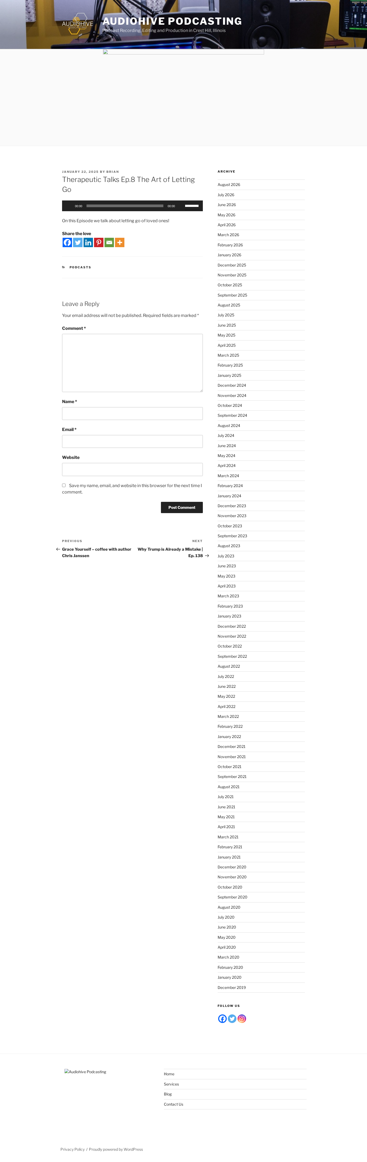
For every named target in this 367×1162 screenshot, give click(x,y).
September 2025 (232, 295)
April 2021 (226, 826)
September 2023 (232, 536)
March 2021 (228, 837)
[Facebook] (67, 242)
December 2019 (232, 987)
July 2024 (226, 435)
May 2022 (226, 696)
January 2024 (229, 496)
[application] (132, 205)
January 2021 (229, 857)
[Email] (109, 242)
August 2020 (229, 907)
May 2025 (226, 335)
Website (71, 457)
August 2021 (229, 786)
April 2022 (226, 706)
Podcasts (81, 267)
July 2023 (226, 556)
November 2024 (232, 395)
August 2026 (229, 184)
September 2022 (232, 656)
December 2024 (232, 385)
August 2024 (229, 425)
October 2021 (230, 766)
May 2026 (226, 215)
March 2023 (228, 596)
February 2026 (230, 245)
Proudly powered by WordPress (116, 1149)
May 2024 (226, 455)
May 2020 (227, 937)
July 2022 (226, 676)
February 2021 (230, 847)
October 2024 (230, 405)
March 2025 (228, 355)
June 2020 (227, 927)
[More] (119, 242)
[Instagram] (242, 1018)
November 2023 (232, 515)
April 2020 (227, 947)
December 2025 (232, 265)
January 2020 (230, 977)
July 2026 (226, 194)
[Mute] (181, 206)
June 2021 (226, 807)
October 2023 (230, 526)
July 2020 (226, 917)
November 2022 (232, 636)
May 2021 (226, 816)
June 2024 (227, 445)
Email (69, 429)
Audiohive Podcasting (172, 21)
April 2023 (227, 586)
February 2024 (230, 485)
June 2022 (227, 686)
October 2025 (230, 285)
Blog (168, 1094)
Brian (112, 172)
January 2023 (229, 616)
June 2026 (227, 204)
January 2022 (229, 736)
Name (69, 401)
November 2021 (232, 756)
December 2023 (232, 505)
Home (169, 1074)
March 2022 (228, 716)
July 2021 (226, 796)
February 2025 (230, 365)
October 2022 (230, 646)
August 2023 (229, 545)
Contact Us (173, 1104)
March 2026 (228, 234)
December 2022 (232, 626)
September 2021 (232, 776)
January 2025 (229, 375)
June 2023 (227, 566)
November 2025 (232, 275)
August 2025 (229, 305)
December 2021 (232, 746)
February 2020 (230, 967)
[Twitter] (77, 242)
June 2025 (227, 325)
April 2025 (227, 345)
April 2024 (227, 465)
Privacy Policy (72, 1149)
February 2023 (230, 606)
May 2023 (226, 576)
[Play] (69, 206)
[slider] (192, 205)
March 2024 (228, 475)
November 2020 (232, 877)
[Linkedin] (88, 242)
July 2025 (226, 315)
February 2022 (230, 726)
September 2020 (232, 897)
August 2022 (229, 666)
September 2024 (232, 415)
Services (171, 1084)
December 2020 (232, 867)
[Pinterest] (98, 242)
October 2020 (230, 887)
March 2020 (228, 957)
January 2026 (229, 255)
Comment (74, 328)
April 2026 (227, 224)
